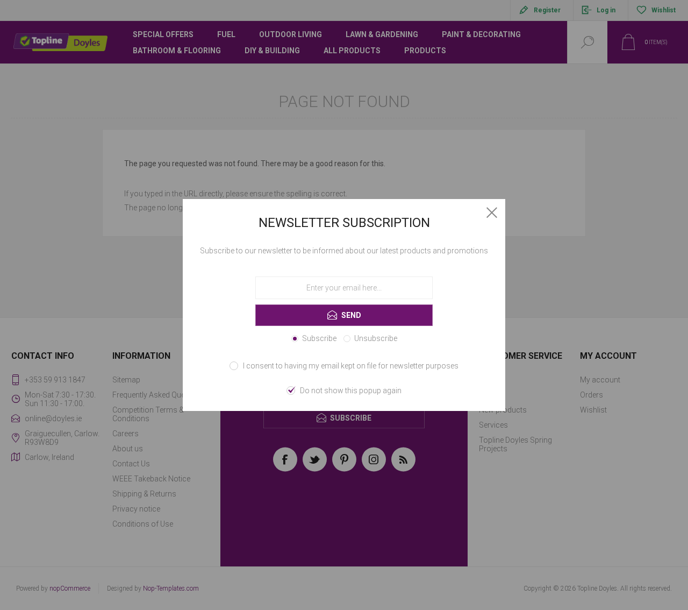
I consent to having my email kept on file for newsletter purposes (350, 365)
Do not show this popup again (351, 390)
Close (492, 212)
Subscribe (319, 338)
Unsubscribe (375, 338)
